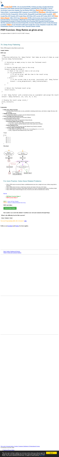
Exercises (23, 18)
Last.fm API (39, 16)
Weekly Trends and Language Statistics (12, 252)
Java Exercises (31, 21)
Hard (11, 218)
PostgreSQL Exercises (27, 22)
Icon (13, 10)
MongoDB (31, 14)
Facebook (10, 226)
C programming (13, 12)
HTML (14, 6)
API (54, 14)
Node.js (3, 12)
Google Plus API (5, 16)
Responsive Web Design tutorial (10, 8)
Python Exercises (45, 19)
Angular (17, 10)
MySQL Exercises (6, 22)
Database (42, 12)
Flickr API (32, 16)
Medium (7, 218)
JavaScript (23, 6)
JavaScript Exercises (47, 18)
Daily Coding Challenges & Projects (11, 251)
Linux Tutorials (26, 26)
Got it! (51, 453)
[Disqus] (29, 316)
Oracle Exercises (49, 21)
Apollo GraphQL (47, 14)
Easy (3, 218)
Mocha (27, 10)
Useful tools (24, 24)
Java (52, 10)
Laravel (30, 12)
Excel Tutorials (16, 24)
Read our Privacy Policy (9, 450)
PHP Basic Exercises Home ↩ (13, 196)
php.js (41, 6)
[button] (29, 3)
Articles (38, 26)
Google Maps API (23, 16)
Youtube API (14, 16)
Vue (21, 10)
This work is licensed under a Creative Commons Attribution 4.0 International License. (20, 446)
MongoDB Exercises (40, 22)
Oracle (36, 14)
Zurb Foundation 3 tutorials (27, 8)
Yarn (34, 10)
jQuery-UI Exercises (12, 19)
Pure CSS (39, 8)
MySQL (8, 14)
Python (49, 10)
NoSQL (25, 14)
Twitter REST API (48, 16)
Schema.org (35, 6)
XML (11, 18)
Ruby (7, 12)
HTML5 (28, 6)
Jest (23, 10)
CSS (18, 6)
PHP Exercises (36, 19)
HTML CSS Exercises (34, 18)
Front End (8, 7)
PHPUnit (35, 12)
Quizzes (33, 26)
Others (9, 24)
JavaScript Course (6, 10)
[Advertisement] (17, 39)
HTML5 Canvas (47, 8)
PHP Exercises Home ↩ (12, 197)
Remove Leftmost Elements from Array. (16, 202)
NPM (31, 10)
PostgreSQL (14, 14)
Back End (39, 10)
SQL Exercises (39, 21)
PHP (45, 10)
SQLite (21, 14)
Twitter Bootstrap (48, 6)
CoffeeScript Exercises (24, 19)
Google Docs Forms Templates (37, 24)
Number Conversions (15, 26)
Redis (40, 14)
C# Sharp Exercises (20, 21)
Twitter (17, 226)
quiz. (25, 221)
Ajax (18, 18)
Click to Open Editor (10, 208)
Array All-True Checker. (13, 201)
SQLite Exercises (16, 22)
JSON (15, 18)
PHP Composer (23, 12)
